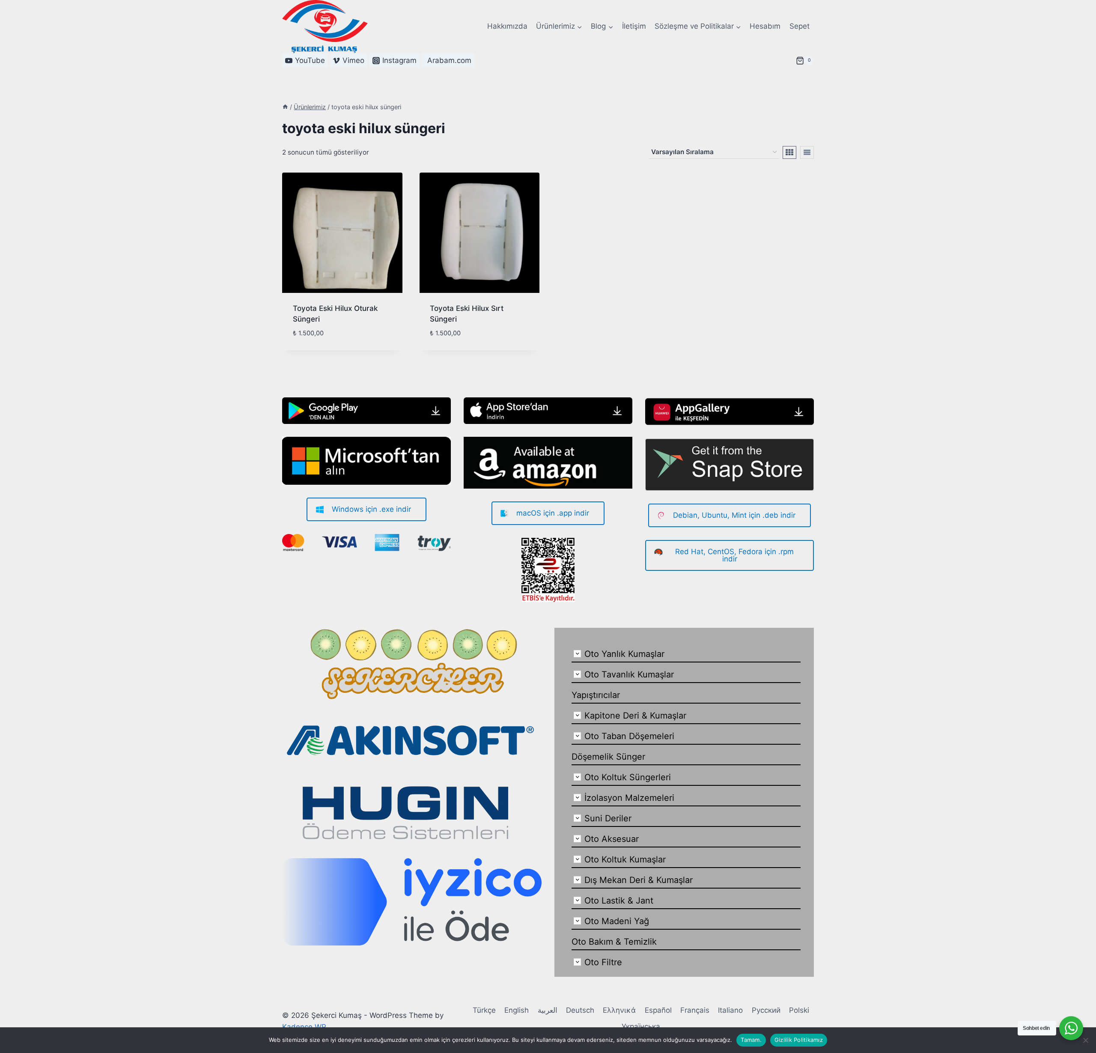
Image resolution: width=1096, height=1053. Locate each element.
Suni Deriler (607, 818)
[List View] (807, 152)
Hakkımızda (507, 26)
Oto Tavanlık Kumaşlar (629, 674)
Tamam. (751, 1039)
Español (658, 1010)
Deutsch (580, 1010)
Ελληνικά (619, 1010)
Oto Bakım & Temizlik (614, 942)
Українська (641, 1026)
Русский (766, 1010)
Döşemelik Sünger (608, 757)
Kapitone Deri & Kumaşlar (635, 715)
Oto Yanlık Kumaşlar (624, 654)
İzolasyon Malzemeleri (629, 798)
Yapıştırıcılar (596, 695)
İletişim (634, 26)
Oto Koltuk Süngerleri (627, 777)
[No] (1085, 1040)
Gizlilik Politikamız (798, 1039)
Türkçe (484, 1010)
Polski (799, 1010)
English (516, 1010)
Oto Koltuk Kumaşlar (625, 859)
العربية (547, 1010)
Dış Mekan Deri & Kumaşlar (638, 880)
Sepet (799, 26)
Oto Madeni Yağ (616, 921)
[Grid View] (789, 152)
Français (694, 1010)
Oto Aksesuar (611, 839)
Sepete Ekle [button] (313, 346)
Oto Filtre (603, 962)
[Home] (285, 106)
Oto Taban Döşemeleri (629, 736)
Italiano (730, 1010)
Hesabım (765, 26)
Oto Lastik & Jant (618, 900)
